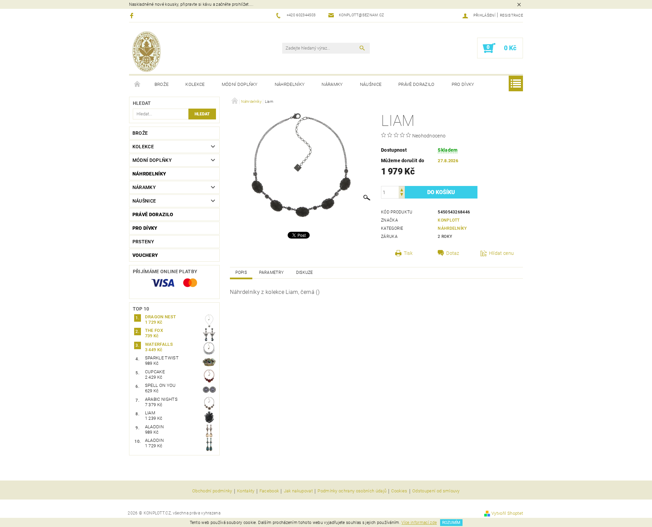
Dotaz (452, 253)
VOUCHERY (145, 255)
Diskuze (304, 272)
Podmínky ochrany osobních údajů (352, 491)
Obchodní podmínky (212, 491)
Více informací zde (419, 522)
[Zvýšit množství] (402, 189)
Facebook (269, 491)
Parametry (271, 272)
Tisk (408, 253)
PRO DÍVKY (463, 84)
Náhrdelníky (290, 84)
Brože (162, 84)
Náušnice (371, 84)
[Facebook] (132, 15)
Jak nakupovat (298, 491)
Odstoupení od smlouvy (436, 491)
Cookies (399, 491)
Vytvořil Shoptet (507, 513)
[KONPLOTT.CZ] (146, 51)
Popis (241, 272)
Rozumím (451, 522)
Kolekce (194, 84)
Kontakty (246, 491)
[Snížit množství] (402, 195)
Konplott (449, 220)
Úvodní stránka (137, 84)
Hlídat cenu (501, 253)
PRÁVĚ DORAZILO (416, 84)
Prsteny (143, 241)
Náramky (332, 84)
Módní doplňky (240, 84)
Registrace (511, 15)
